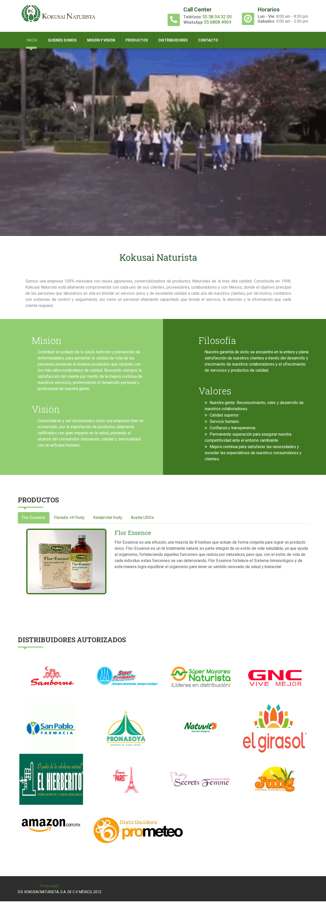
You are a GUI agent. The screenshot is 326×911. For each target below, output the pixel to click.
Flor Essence (33, 517)
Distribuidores (173, 40)
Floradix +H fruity (69, 517)
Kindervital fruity (107, 517)
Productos (137, 40)
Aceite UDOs (142, 517)
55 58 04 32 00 (217, 16)
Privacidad (48, 885)
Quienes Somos (62, 40)
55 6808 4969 (217, 22)
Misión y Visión (101, 40)
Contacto (208, 40)
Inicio (32, 40)
